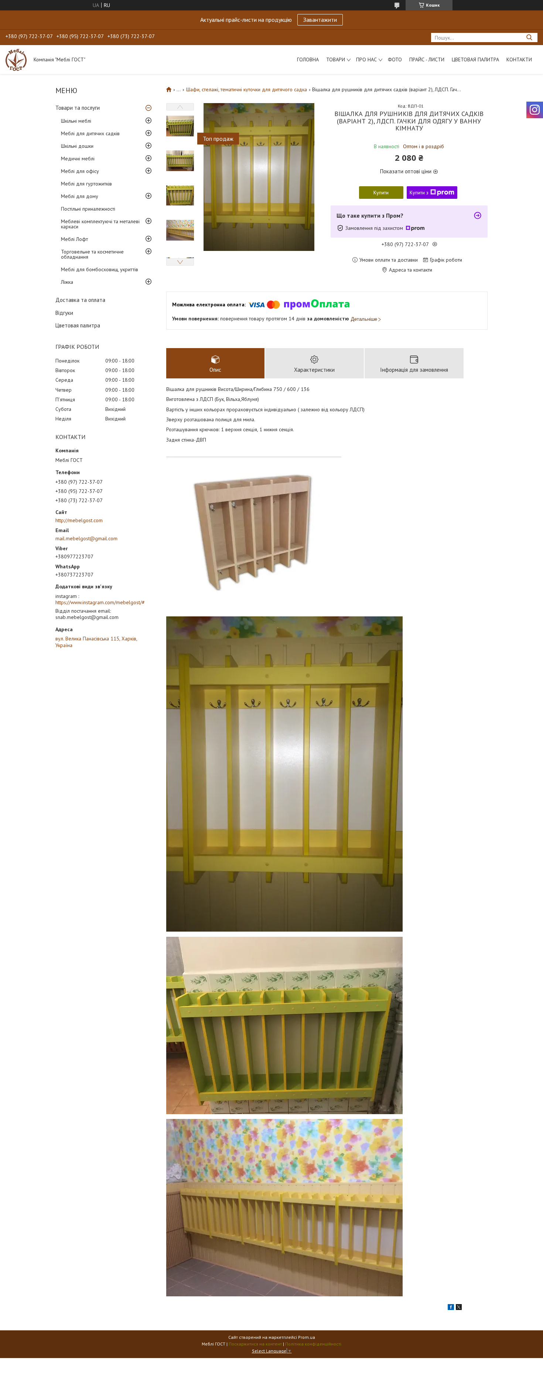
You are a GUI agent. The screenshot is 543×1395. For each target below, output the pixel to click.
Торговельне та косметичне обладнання (92, 254)
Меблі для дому (79, 196)
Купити (381, 192)
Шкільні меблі (76, 121)
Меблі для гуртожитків (86, 183)
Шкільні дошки (77, 146)
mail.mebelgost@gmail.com (86, 538)
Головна (308, 59)
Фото (395, 59)
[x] (459, 1308)
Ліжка (67, 282)
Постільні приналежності (88, 208)
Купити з (419, 192)
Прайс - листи (426, 59)
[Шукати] (529, 37)
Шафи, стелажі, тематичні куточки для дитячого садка (246, 89)
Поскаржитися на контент (255, 1344)
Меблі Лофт (74, 239)
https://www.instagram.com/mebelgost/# (100, 602)
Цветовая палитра (475, 59)
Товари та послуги (77, 107)
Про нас (366, 59)
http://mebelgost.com (79, 520)
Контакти (519, 59)
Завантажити (320, 19)
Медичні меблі (78, 158)
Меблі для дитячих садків (90, 133)
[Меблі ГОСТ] (16, 59)
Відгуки (64, 312)
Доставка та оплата (80, 299)
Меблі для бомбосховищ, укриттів (99, 269)
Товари (335, 59)
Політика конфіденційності (313, 1344)
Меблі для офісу (80, 171)
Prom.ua (306, 1337)
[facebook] (451, 1308)
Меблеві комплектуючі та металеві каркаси (100, 224)
